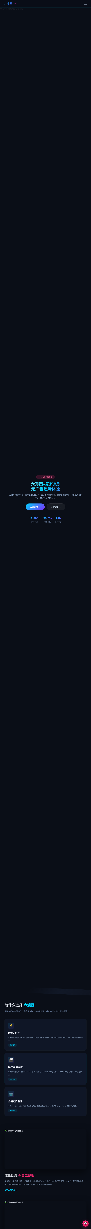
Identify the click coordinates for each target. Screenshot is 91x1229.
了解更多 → (56, 506)
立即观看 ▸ (35, 506)
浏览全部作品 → (11, 1190)
